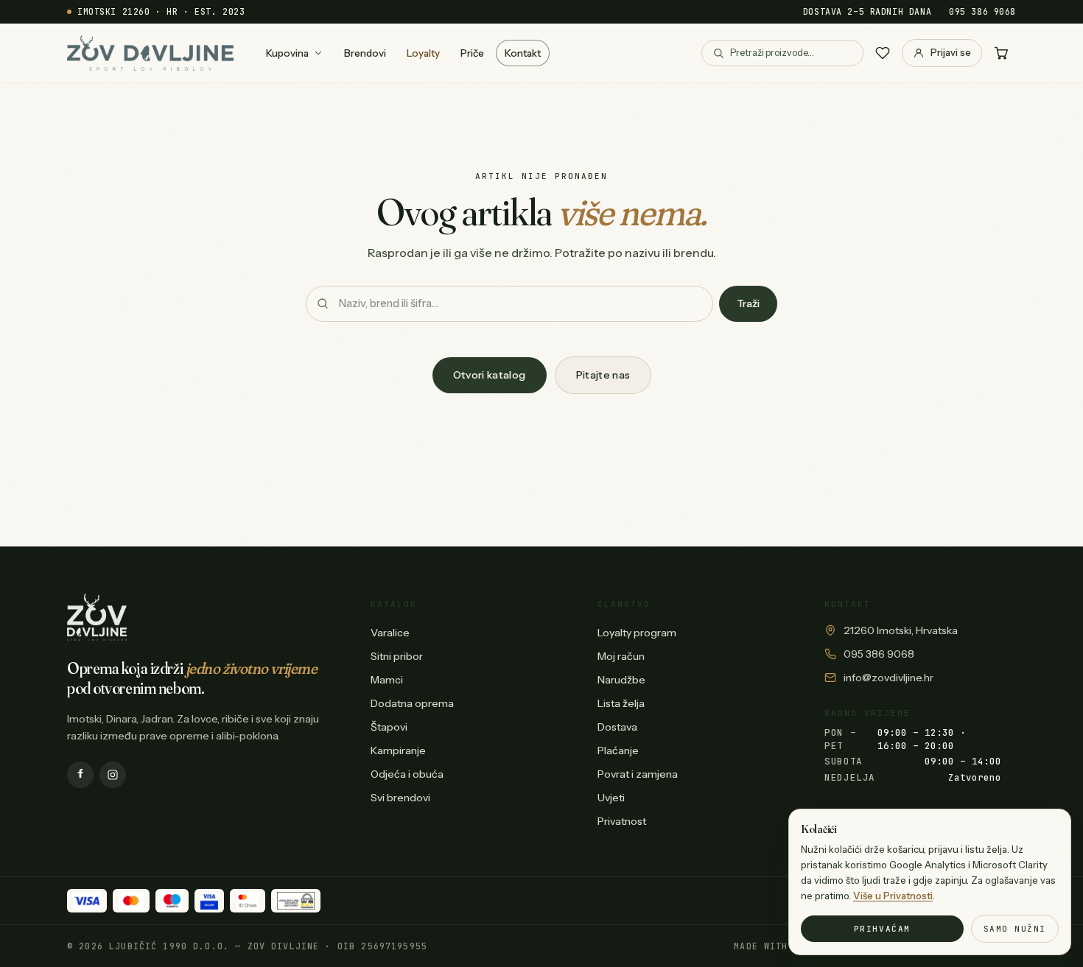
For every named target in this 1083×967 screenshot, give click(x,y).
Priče (472, 53)
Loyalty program (636, 632)
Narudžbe (621, 679)
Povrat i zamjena (637, 774)
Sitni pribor (397, 656)
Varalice (390, 632)
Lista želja (621, 703)
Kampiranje (398, 750)
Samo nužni (1015, 929)
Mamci (387, 679)
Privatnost (621, 821)
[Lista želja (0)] (882, 53)
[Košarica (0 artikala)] (1001, 53)
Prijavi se (950, 52)
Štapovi (389, 727)
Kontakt (523, 53)
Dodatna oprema (412, 703)
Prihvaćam (882, 929)
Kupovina (287, 53)
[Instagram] (112, 775)
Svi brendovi (400, 797)
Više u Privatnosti (893, 895)
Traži (748, 303)
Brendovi (365, 53)
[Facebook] (80, 775)
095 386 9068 (982, 11)
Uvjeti (611, 797)
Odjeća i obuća (407, 774)
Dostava (617, 727)
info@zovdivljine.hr (888, 677)
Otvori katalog (489, 374)
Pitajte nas (603, 374)
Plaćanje (618, 750)
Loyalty (423, 53)
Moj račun (621, 656)
